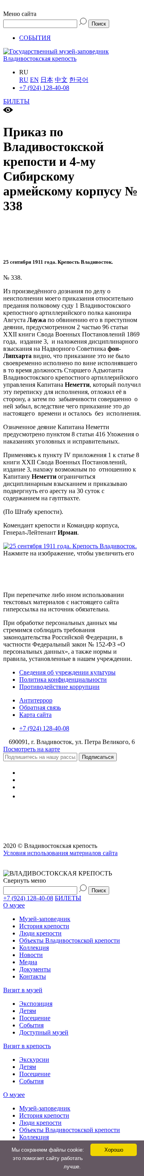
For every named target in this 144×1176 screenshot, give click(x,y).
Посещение (34, 1018)
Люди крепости (40, 933)
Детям (27, 1010)
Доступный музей (43, 1032)
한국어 (78, 79)
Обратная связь (40, 707)
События (31, 1025)
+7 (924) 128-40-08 (44, 87)
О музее (14, 905)
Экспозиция (35, 1003)
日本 (46, 79)
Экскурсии (34, 1059)
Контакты (32, 976)
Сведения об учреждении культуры (67, 672)
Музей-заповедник (44, 918)
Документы (35, 969)
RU (23, 79)
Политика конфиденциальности (63, 679)
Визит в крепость (27, 1046)
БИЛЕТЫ (16, 101)
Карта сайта (35, 714)
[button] (72, 10)
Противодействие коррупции (59, 686)
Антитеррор (35, 700)
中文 (61, 79)
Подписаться (98, 757)
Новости (31, 954)
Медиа (28, 962)
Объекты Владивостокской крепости (69, 940)
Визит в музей (22, 990)
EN (34, 79)
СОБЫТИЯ (35, 37)
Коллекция (34, 947)
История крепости (44, 926)
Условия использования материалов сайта (60, 853)
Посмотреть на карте (31, 749)
